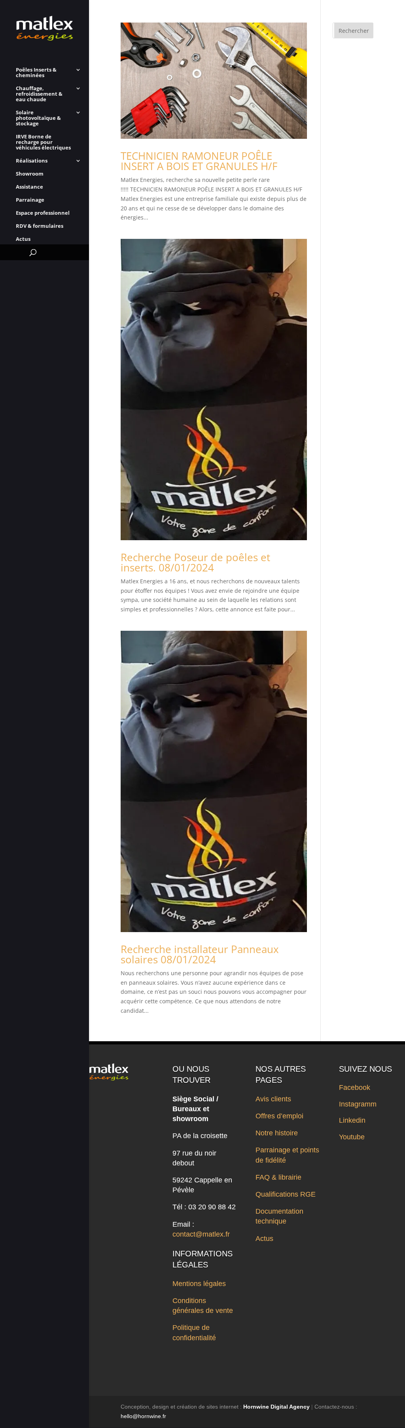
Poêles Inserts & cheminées (36, 73)
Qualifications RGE (285, 1194)
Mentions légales (199, 1284)
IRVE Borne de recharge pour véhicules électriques (43, 142)
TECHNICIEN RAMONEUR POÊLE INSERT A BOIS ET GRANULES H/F (199, 161)
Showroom (30, 174)
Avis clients (273, 1099)
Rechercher (354, 30)
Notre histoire (276, 1133)
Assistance (29, 187)
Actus (23, 239)
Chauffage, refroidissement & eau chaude (39, 94)
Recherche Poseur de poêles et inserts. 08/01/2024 (195, 562)
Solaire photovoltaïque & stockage (38, 118)
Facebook (354, 1087)
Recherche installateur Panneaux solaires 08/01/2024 (200, 954)
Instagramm (358, 1104)
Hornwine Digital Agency (276, 1406)
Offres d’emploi (279, 1116)
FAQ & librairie (278, 1177)
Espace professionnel (43, 213)
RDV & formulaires (39, 226)
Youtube (352, 1137)
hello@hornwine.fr (143, 1416)
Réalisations (31, 161)
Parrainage (30, 200)
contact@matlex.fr (201, 1234)
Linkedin (352, 1120)
